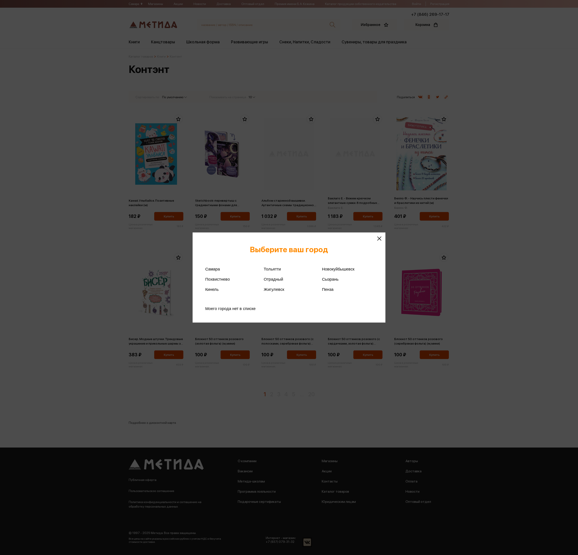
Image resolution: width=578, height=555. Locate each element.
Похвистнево (217, 279)
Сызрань (330, 279)
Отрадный (273, 279)
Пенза (327, 289)
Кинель (212, 289)
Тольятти (272, 269)
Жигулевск (274, 289)
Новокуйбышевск (338, 269)
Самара (212, 269)
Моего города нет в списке (230, 308)
